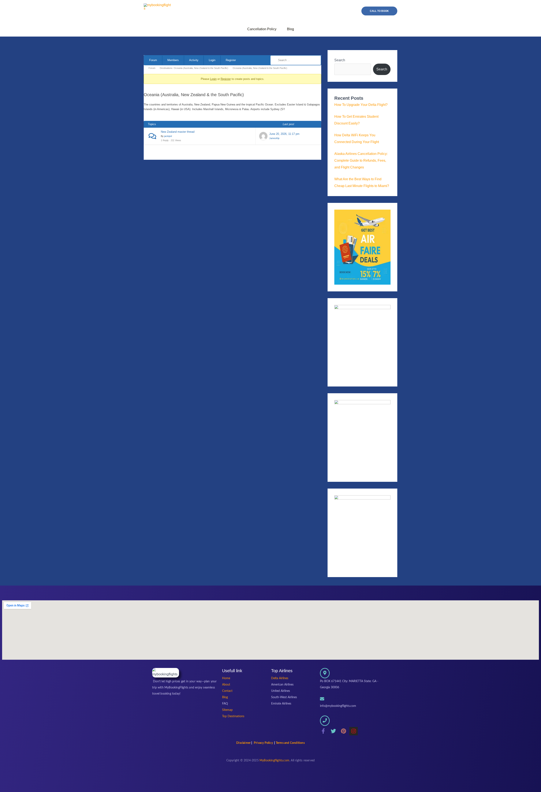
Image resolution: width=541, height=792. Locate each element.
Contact (227, 691)
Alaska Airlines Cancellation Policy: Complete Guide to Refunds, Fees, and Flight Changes (361, 160)
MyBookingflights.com (274, 760)
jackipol (168, 136)
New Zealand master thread (177, 131)
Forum (153, 60)
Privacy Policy (263, 742)
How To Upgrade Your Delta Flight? (361, 105)
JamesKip (274, 138)
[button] (379, 11)
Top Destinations (233, 716)
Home (226, 678)
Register (231, 60)
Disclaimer (243, 742)
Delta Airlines (279, 678)
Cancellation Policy (261, 29)
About (226, 684)
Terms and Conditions (290, 742)
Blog (290, 29)
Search (339, 60)
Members (173, 60)
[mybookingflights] (165, 672)
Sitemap (227, 710)
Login (212, 60)
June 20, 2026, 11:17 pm (284, 133)
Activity (193, 60)
